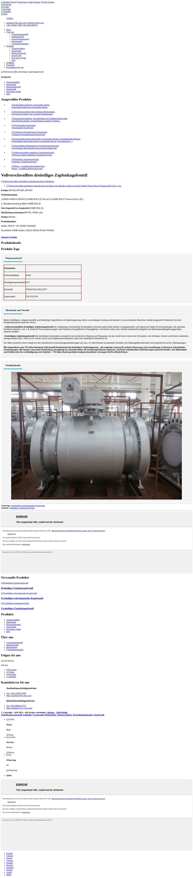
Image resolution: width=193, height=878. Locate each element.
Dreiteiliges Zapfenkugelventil (24, 162)
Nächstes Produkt (9, 237)
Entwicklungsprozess (20, 39)
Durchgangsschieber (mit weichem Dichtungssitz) (32, 114)
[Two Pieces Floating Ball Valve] (19, 593)
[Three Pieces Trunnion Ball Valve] (14, 583)
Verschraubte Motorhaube (44, 715)
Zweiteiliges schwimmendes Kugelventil (28, 506)
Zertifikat (10, 63)
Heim (8, 30)
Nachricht (10, 65)
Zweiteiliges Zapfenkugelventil (17, 608)
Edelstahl (27, 715)
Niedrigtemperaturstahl (11, 715)
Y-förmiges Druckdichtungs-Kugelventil (28, 134)
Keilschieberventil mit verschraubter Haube (29, 107)
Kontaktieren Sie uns (15, 67)
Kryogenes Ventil (19, 58)
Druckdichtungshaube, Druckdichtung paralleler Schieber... (36, 121)
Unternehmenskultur (20, 44)
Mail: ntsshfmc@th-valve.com (18, 696)
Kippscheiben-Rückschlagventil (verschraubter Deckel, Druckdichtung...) (42, 141)
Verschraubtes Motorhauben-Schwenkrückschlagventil (34, 148)
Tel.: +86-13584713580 (16, 693)
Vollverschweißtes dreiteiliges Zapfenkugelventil (32, 155)
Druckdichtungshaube (83, 715)
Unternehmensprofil (20, 34)
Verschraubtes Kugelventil (22, 128)
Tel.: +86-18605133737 (16, 706)
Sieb (13, 60)
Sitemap (50, 712)
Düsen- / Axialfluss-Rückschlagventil (27, 168)
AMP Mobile (61, 712)
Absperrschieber (18, 48)
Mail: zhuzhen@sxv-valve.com (19, 708)
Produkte (10, 46)
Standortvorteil (18, 37)
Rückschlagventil (19, 53)
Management (17, 41)
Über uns (10, 32)
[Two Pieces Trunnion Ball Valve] (15, 603)
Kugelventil (16, 51)
